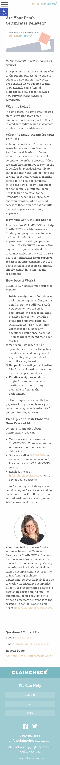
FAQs (30, 712)
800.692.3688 (38, 455)
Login (30, 704)
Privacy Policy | (23, 758)
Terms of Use (37, 758)
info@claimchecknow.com (26, 475)
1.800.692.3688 (30, 735)
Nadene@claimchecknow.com (33, 608)
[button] (4, 12)
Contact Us (30, 695)
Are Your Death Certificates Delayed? (29, 655)
